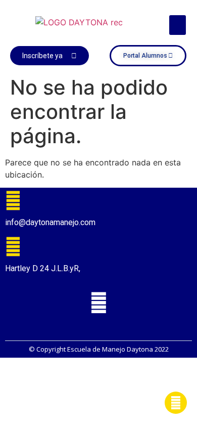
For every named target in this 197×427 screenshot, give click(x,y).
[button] (177, 25)
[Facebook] (98, 302)
